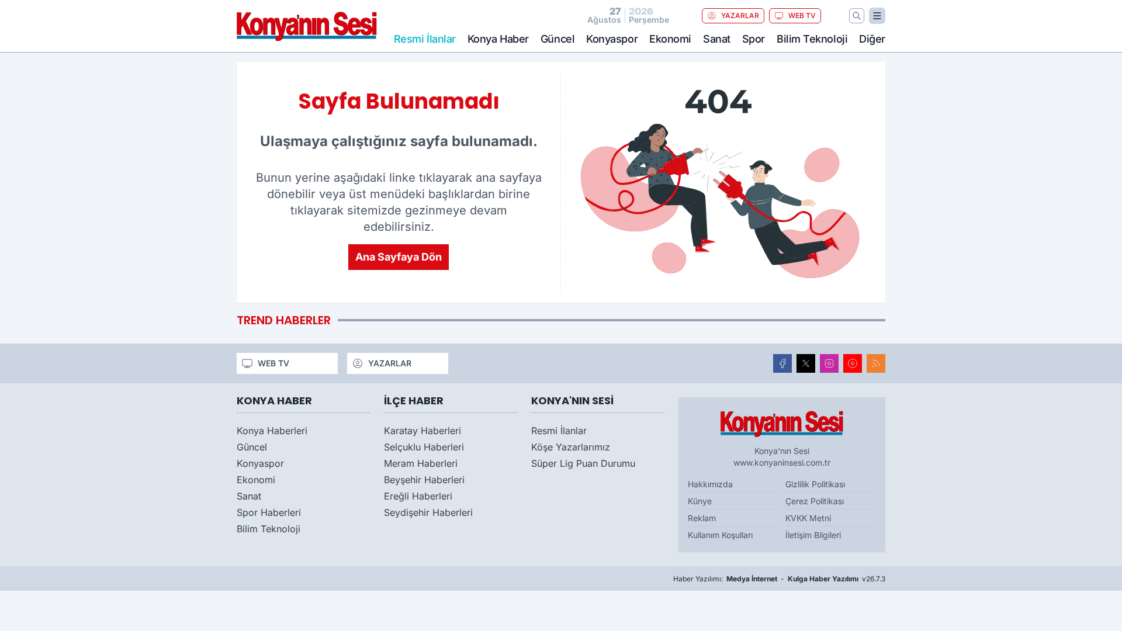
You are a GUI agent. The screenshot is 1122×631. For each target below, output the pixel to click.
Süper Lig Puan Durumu (583, 463)
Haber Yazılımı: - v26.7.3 (779, 578)
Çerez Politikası (814, 501)
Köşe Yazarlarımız (570, 447)
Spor (753, 39)
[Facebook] (782, 363)
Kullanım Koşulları (720, 535)
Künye (700, 501)
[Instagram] (829, 363)
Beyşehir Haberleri (424, 480)
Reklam (702, 518)
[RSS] (876, 363)
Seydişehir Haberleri (428, 512)
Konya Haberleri (272, 430)
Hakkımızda (710, 484)
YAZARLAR (740, 15)
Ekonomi (670, 39)
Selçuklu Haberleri (424, 447)
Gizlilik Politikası (815, 484)
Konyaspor (612, 39)
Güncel (557, 39)
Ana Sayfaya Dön (398, 257)
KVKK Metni (808, 518)
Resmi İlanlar (559, 430)
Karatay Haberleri (422, 430)
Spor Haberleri (269, 512)
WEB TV (802, 15)
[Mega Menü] (877, 16)
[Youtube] (852, 363)
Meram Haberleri (421, 463)
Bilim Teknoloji (812, 39)
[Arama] (856, 15)
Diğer (872, 39)
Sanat (716, 39)
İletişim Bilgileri (813, 535)
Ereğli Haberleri (418, 496)
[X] (806, 363)
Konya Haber (498, 39)
